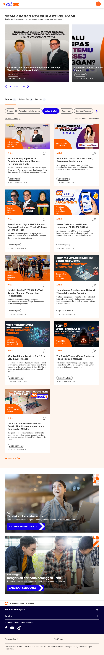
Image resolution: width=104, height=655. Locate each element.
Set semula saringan (12, 119)
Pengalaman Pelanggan (29, 111)
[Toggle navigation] (98, 3)
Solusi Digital (13, 75)
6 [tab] (21, 86)
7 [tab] (24, 86)
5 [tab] (19, 86)
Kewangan (66, 111)
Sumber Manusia (83, 111)
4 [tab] (17, 86)
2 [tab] (12, 86)
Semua (10, 111)
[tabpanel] (37, 54)
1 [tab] (10, 86)
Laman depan (18, 604)
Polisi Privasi (58, 639)
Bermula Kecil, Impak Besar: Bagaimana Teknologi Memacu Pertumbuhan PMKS (33, 69)
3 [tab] (14, 86)
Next (95, 111)
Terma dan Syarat (11, 639)
